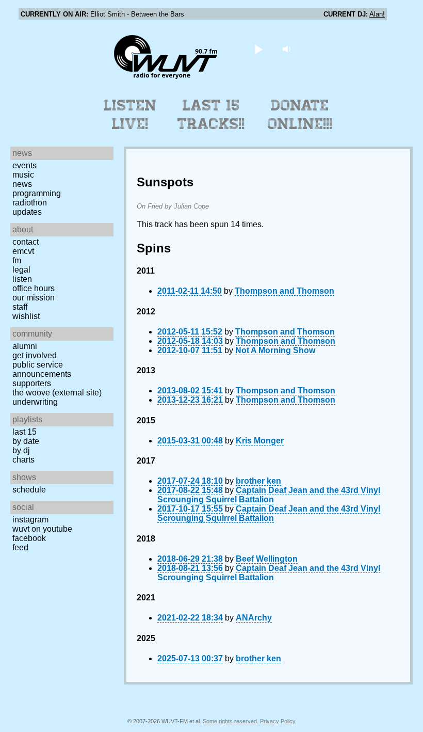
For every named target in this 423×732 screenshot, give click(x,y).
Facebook (29, 538)
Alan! (377, 14)
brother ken (258, 480)
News (22, 184)
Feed (20, 547)
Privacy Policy (278, 721)
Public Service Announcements (41, 369)
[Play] (258, 48)
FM (16, 260)
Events (24, 165)
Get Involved (34, 355)
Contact (25, 241)
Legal (21, 269)
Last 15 (24, 431)
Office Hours (33, 288)
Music (23, 174)
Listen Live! (130, 114)
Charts (23, 459)
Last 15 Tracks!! (211, 114)
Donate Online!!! (300, 114)
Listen (22, 279)
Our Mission (33, 297)
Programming (36, 193)
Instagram (30, 519)
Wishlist (26, 316)
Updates (27, 212)
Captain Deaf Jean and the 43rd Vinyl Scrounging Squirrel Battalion (268, 495)
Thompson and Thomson (284, 291)
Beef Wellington (267, 558)
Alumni (24, 346)
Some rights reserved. (230, 721)
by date (25, 441)
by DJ (21, 450)
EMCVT (23, 251)
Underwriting (35, 401)
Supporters (31, 383)
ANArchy (254, 617)
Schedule (29, 489)
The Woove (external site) (57, 392)
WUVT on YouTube (42, 528)
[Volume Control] (288, 48)
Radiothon (29, 202)
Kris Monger (260, 440)
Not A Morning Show (275, 350)
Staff (19, 307)
